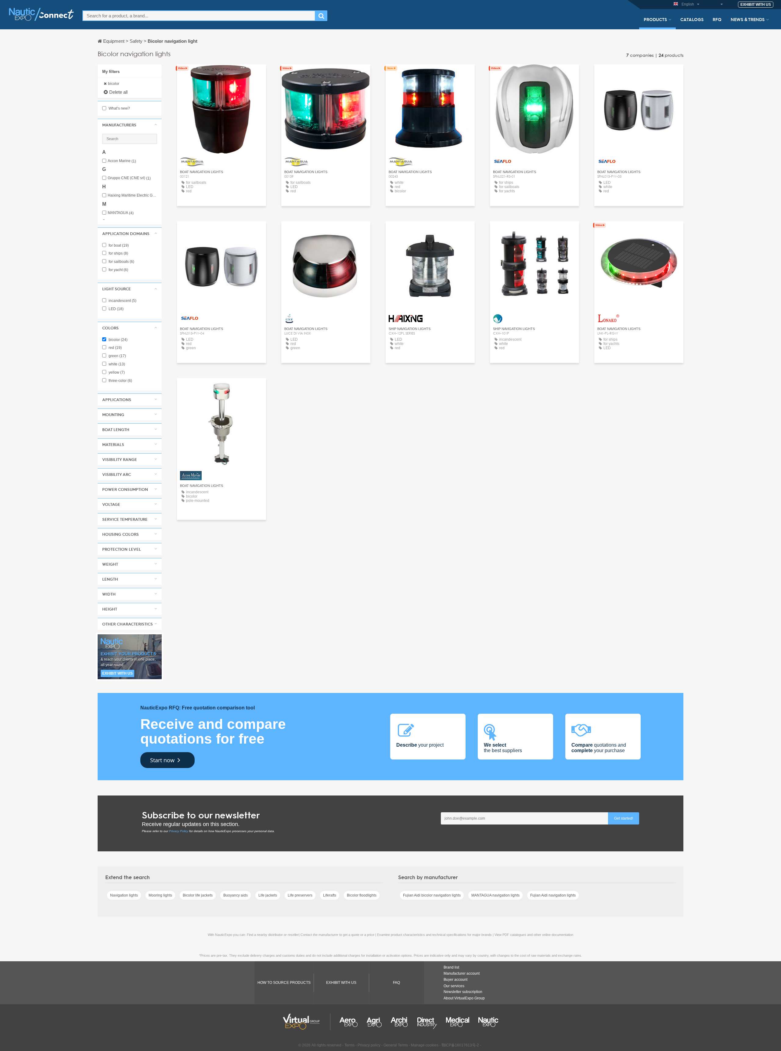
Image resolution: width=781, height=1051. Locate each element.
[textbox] (198, 15)
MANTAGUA (121, 213)
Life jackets (267, 895)
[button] (129, 125)
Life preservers (300, 895)
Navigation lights (124, 895)
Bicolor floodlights (361, 895)
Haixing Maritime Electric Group (132, 195)
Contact (534, 231)
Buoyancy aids (235, 895)
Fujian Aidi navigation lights (553, 895)
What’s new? (119, 108)
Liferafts (329, 895)
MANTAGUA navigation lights (495, 895)
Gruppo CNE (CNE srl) (129, 178)
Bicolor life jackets (198, 895)
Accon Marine (122, 161)
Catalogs (692, 19)
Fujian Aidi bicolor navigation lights (432, 895)
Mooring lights (160, 895)
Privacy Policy (178, 831)
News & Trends (748, 19)
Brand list (451, 967)
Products (655, 19)
